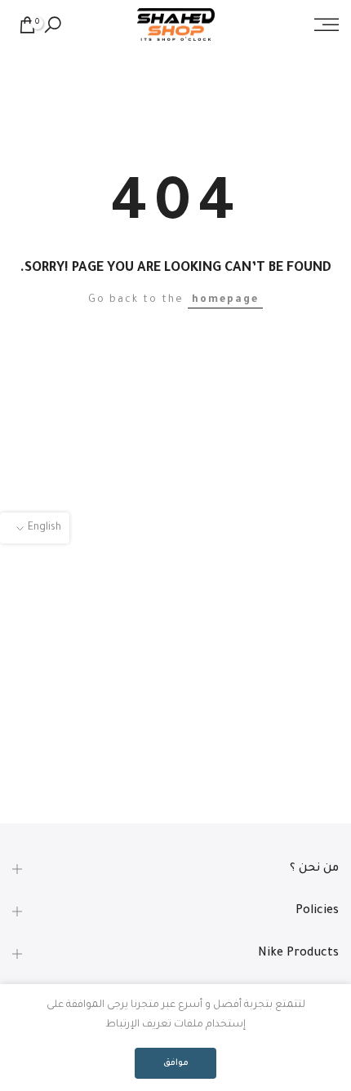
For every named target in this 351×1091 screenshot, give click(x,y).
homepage (225, 300)
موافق (176, 1063)
